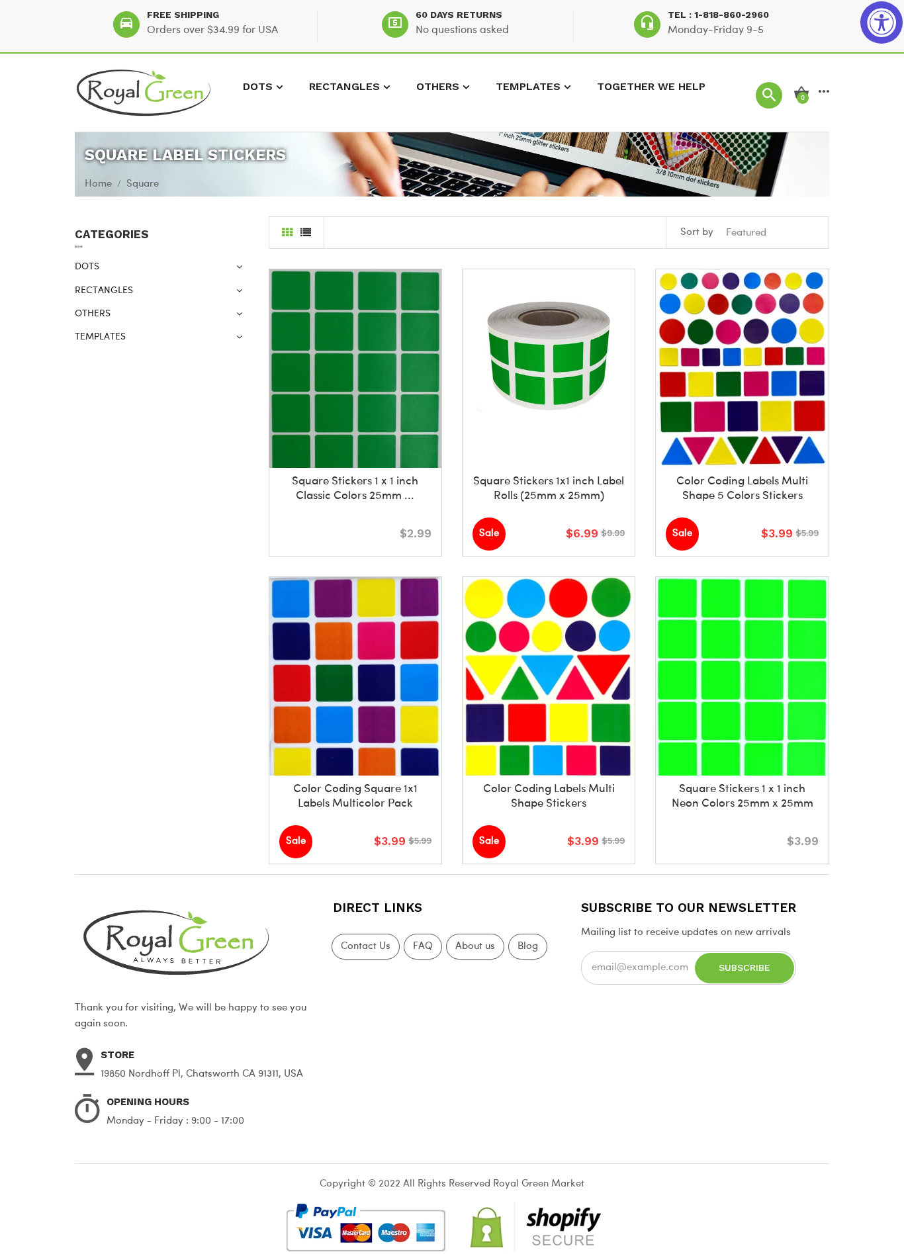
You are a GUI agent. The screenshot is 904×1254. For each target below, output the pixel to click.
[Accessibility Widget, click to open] (881, 22)
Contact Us (365, 947)
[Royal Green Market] (194, 941)
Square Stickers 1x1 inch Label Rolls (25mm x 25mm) (548, 489)
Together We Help (651, 86)
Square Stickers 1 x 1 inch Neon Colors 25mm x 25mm (742, 796)
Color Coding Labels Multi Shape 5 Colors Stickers (742, 489)
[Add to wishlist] (355, 448)
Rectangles (344, 86)
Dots (258, 86)
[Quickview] (386, 448)
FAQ (423, 947)
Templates (528, 86)
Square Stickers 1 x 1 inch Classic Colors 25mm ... (355, 489)
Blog (528, 947)
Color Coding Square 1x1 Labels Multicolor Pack (355, 796)
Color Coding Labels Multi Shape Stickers (549, 796)
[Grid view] (287, 233)
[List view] (306, 233)
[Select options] (324, 448)
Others (437, 86)
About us (475, 947)
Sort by (696, 233)
